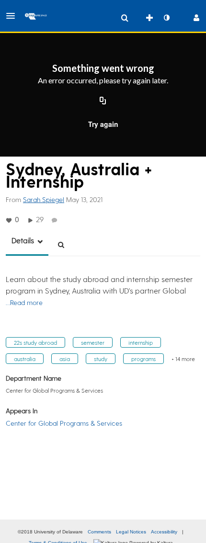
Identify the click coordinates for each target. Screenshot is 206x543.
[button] (13, 16)
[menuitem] (124, 17)
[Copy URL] (103, 101)
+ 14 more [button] (183, 358)
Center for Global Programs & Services (64, 423)
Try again (103, 124)
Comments (99, 531)
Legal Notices (131, 531)
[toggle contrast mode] (166, 17)
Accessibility (164, 531)
